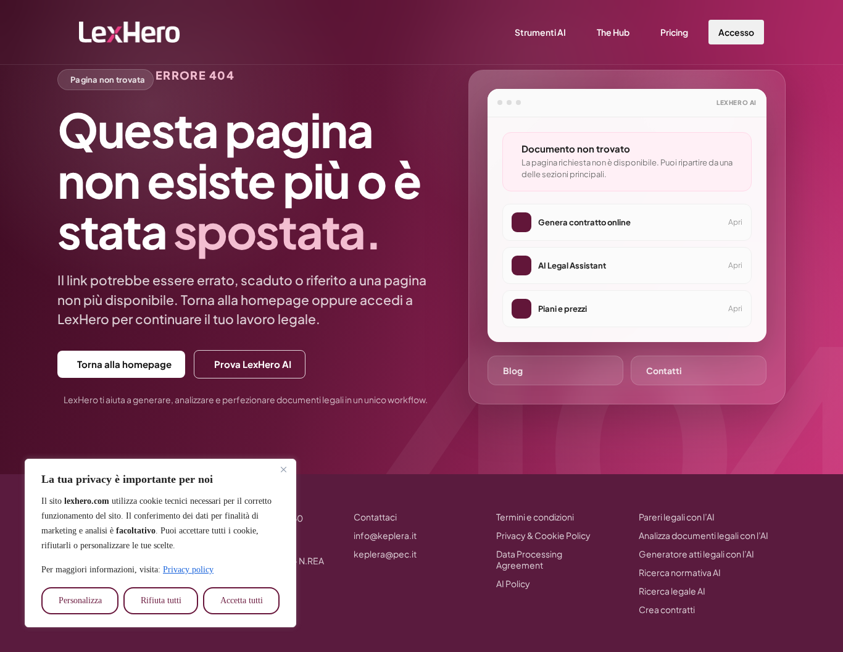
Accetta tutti (241, 600)
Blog (513, 370)
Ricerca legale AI (672, 590)
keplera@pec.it (385, 553)
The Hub (613, 32)
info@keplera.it (385, 535)
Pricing (674, 32)
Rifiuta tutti (161, 600)
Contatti (664, 370)
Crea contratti (667, 609)
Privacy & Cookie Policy (543, 535)
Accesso (736, 32)
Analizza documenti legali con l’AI (703, 535)
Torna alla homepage (124, 364)
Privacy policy (188, 569)
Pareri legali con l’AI (677, 516)
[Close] (283, 469)
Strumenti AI (540, 32)
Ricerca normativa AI (680, 572)
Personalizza (80, 600)
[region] (160, 543)
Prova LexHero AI (252, 364)
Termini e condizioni (535, 516)
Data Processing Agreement (529, 559)
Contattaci (375, 516)
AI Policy (513, 583)
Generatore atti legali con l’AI (696, 553)
